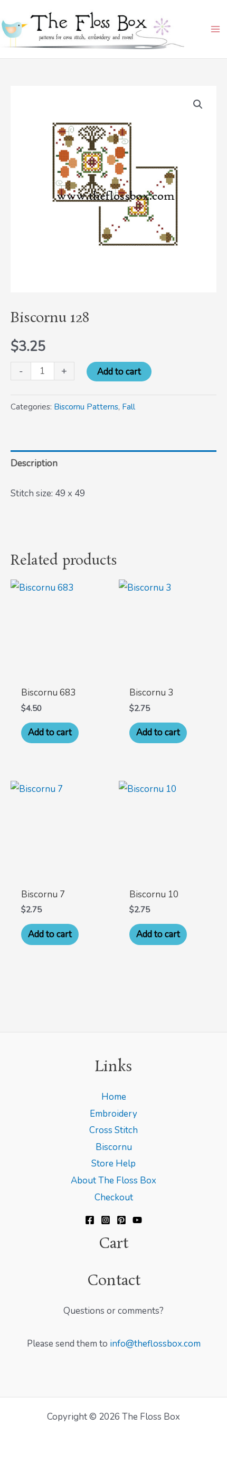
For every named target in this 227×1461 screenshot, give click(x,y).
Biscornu (114, 1147)
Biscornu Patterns (86, 407)
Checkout (113, 1197)
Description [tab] (34, 463)
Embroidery (113, 1114)
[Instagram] (105, 1220)
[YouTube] (137, 1220)
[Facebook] (89, 1220)
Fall (128, 407)
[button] (197, 104)
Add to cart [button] (50, 732)
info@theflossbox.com (155, 1344)
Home (113, 1097)
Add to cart (119, 372)
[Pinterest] (121, 1220)
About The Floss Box (113, 1180)
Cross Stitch (113, 1130)
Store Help (113, 1163)
